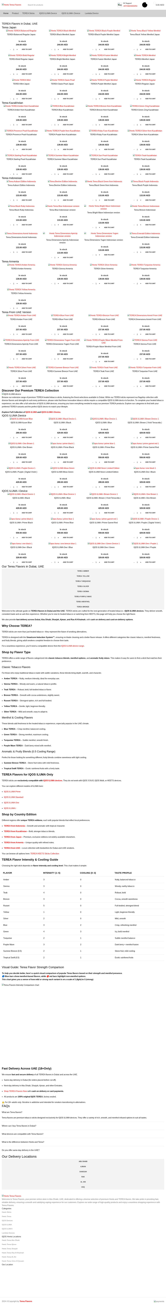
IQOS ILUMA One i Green (104, 547)
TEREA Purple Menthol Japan (104, 84)
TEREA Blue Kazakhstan (62, 110)
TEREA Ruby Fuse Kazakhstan (103, 135)
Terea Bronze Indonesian (145, 210)
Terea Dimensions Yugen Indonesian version (103, 240)
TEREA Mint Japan (21, 84)
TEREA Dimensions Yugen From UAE (62, 344)
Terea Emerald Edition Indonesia (145, 237)
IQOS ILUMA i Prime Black (62, 447)
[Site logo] (11, 5)
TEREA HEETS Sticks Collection (44, 854)
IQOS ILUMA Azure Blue (21, 423)
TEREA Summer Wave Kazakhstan (62, 159)
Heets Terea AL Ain (9, 1257)
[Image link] (11, 1196)
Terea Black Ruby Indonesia (21, 210)
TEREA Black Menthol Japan (62, 34)
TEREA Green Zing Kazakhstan (145, 110)
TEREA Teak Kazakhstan (145, 159)
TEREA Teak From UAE (103, 371)
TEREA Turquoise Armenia (145, 269)
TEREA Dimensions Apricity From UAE (21, 344)
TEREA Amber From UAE (21, 319)
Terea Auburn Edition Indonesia (21, 185)
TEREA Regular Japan (145, 84)
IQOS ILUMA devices (52, 780)
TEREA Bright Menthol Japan (62, 59)
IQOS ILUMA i (10, 808)
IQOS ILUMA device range (72, 646)
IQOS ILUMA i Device (50, 412)
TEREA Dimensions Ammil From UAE (144, 319)
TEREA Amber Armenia (21, 269)
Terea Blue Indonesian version (62, 210)
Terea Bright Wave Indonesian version (103, 213)
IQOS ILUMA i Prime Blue (104, 447)
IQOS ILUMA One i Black (145, 472)
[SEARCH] (113, 3)
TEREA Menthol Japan (145, 59)
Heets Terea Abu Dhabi (11, 1240)
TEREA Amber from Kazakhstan (21, 110)
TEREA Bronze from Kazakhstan (104, 110)
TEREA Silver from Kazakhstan (144, 135)
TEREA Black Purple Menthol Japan (103, 34)
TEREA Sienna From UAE (144, 344)
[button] (27, 49)
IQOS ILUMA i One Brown (21, 447)
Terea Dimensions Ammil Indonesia (21, 237)
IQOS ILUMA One (11, 803)
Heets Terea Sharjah (10, 1249)
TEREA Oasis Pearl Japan (62, 84)
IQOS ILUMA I (7, 1229)
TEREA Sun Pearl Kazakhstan (103, 159)
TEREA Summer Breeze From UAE (62, 371)
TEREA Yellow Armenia (21, 293)
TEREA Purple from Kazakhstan (62, 135)
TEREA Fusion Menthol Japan (104, 59)
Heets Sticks (6, 1212)
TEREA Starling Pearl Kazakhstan (21, 159)
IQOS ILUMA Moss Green (62, 472)
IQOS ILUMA (31, 412)
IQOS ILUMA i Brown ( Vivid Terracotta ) (145, 423)
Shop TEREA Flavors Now (15, 1091)
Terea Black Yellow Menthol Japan (145, 34)
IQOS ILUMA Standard (13, 797)
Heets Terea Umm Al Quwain (13, 1261)
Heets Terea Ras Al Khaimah (13, 1253)
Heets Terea (6, 1216)
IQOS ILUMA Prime (12, 792)
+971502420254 (130, 6)
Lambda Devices (8, 1233)
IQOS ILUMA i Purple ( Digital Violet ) (21, 472)
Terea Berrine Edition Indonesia (62, 185)
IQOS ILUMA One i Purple (145, 547)
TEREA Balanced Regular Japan (21, 34)
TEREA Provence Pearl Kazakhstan (21, 135)
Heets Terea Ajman (9, 1244)
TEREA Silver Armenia (104, 269)
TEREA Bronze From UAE (103, 319)
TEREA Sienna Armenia (62, 269)
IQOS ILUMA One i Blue (62, 547)
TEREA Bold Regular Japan (21, 59)
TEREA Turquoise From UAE (144, 371)
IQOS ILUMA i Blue (103, 423)
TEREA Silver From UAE (21, 371)
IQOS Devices (7, 1220)
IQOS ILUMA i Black (62, 423)
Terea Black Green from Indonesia (103, 185)
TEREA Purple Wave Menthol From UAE (103, 347)
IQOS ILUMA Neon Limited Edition (103, 472)
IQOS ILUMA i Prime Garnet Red (145, 447)
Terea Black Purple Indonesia (144, 185)
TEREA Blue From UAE (62, 319)
